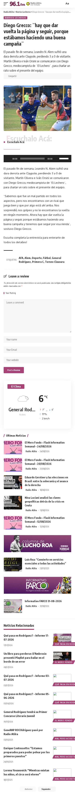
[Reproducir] (8, 158)
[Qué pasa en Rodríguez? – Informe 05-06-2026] (62, 697)
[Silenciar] (56, 158)
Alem (28, 257)
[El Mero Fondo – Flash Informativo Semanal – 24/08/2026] (13, 447)
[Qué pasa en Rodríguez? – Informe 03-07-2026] (62, 679)
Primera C (38, 261)
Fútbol (47, 257)
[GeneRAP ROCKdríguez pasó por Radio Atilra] (62, 733)
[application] (37, 158)
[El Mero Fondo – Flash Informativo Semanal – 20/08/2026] (13, 465)
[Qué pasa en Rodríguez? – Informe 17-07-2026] (62, 639)
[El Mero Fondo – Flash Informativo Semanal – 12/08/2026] (13, 523)
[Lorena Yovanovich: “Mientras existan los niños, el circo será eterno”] (62, 773)
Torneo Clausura (54, 261)
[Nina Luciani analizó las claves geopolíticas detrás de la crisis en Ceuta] (13, 502)
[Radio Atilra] (25, 4)
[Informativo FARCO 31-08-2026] (13, 606)
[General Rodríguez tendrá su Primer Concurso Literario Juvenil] (62, 715)
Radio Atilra (31, 451)
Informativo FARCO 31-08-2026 (43, 601)
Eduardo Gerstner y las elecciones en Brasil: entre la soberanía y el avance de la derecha (46, 481)
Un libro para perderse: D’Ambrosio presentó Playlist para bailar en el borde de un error (25, 657)
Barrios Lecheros (15, 18)
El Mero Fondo (63, 662)
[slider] (64, 158)
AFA (21, 257)
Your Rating (11, 293)
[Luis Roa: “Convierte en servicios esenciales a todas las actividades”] (13, 564)
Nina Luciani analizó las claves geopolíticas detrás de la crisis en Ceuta (44, 501)
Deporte (37, 257)
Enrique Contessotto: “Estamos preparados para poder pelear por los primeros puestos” (27, 752)
